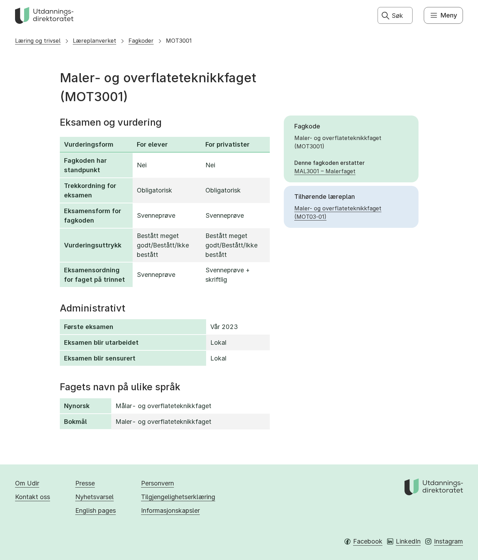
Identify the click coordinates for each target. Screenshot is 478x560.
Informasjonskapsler (170, 510)
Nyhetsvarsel (94, 496)
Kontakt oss (32, 496)
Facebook (367, 541)
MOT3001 (179, 40)
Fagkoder (141, 40)
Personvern (157, 483)
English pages (95, 510)
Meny (449, 15)
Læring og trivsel (38, 40)
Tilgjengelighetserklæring (178, 496)
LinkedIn (408, 541)
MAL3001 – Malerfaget (325, 171)
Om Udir (27, 483)
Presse (85, 483)
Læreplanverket (94, 40)
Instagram (448, 541)
